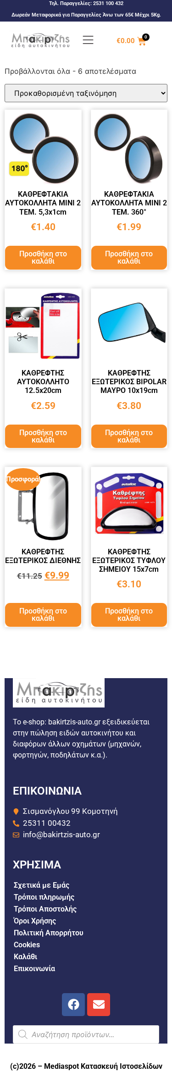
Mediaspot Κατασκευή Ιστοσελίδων (103, 1066)
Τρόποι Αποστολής (45, 909)
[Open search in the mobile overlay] (86, 1034)
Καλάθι (25, 956)
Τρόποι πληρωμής (44, 897)
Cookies (27, 944)
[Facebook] (73, 1004)
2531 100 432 (108, 3)
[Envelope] (98, 1004)
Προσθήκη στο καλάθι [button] (43, 257)
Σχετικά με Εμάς (41, 885)
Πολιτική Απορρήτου (48, 932)
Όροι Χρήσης (35, 921)
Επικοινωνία (34, 968)
